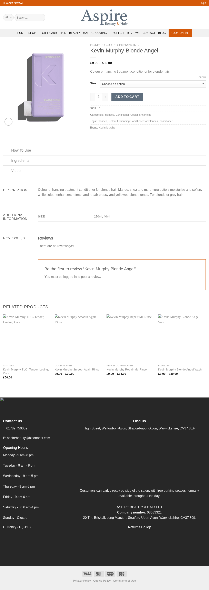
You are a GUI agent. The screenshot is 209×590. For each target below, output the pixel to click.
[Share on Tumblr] (112, 136)
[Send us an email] (193, 17)
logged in (70, 276)
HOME (21, 32)
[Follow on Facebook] (177, 17)
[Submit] (41, 17)
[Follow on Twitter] (187, 17)
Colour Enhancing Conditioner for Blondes (133, 121)
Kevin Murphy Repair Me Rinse (127, 369)
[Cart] (204, 17)
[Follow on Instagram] (182, 17)
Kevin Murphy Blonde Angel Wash (180, 369)
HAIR (63, 32)
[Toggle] (7, 150)
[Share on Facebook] (92, 136)
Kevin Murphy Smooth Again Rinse (77, 369)
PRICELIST (117, 32)
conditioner (166, 121)
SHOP (32, 32)
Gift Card (49, 32)
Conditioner (122, 114)
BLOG (162, 32)
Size (93, 83)
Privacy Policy (82, 580)
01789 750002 (16, 428)
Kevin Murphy (107, 127)
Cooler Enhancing (121, 45)
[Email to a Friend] (102, 136)
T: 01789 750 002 (13, 2)
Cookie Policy (102, 580)
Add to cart (127, 97)
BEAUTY (74, 32)
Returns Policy (139, 527)
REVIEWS (133, 32)
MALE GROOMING (95, 32)
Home (95, 45)
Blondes (109, 114)
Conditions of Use (124, 580)
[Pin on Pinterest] (107, 136)
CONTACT (149, 32)
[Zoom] (8, 122)
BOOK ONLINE (180, 32)
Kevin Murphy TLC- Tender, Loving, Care (26, 371)
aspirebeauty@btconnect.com (28, 438)
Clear (202, 77)
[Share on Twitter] (97, 136)
